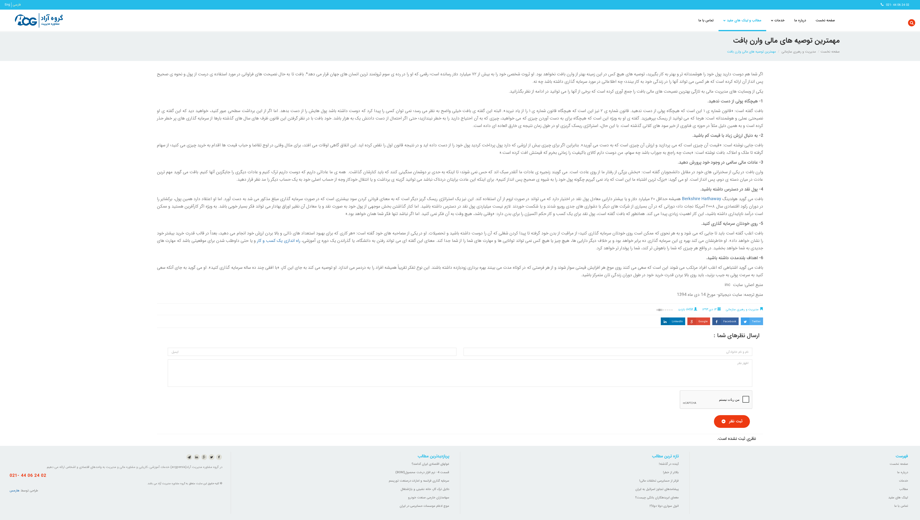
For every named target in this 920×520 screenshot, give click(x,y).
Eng (7, 4)
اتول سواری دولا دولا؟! (664, 505)
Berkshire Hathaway (701, 199)
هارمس (14, 490)
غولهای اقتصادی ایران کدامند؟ (430, 463)
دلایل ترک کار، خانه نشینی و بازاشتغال (425, 489)
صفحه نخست (825, 20)
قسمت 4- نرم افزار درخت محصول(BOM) (422, 472)
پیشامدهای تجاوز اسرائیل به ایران (657, 489)
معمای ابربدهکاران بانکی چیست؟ (657, 497)
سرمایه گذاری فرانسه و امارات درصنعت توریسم (419, 480)
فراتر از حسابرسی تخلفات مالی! (659, 480)
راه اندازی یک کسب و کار (278, 240)
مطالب (903, 489)
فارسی (17, 4)
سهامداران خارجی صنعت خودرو (428, 497)
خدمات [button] (780, 20)
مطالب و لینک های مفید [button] (744, 20)
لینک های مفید (898, 497)
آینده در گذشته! (669, 463)
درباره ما (800, 20)
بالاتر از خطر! (671, 472)
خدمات (903, 480)
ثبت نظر (735, 421)
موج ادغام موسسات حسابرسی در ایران (424, 505)
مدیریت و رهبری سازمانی (799, 51)
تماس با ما (706, 20)
